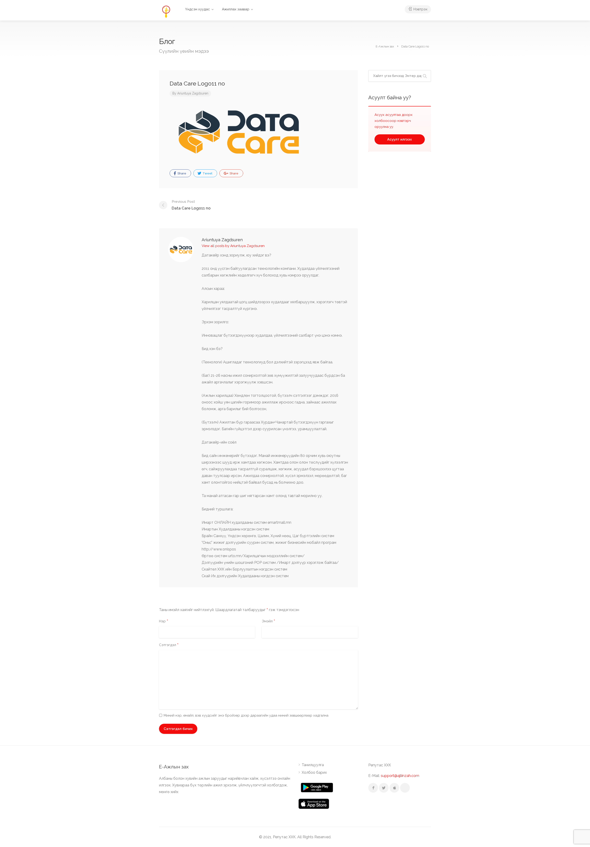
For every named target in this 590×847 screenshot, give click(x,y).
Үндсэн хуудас (197, 9)
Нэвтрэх (420, 9)
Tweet (207, 173)
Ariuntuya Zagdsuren (192, 93)
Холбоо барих (314, 772)
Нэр (163, 621)
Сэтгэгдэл (169, 645)
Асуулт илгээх (399, 139)
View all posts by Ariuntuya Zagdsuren (233, 246)
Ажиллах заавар (235, 9)
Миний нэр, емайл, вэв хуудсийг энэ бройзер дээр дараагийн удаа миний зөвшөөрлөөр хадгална (246, 715)
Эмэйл (268, 621)
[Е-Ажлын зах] (166, 11)
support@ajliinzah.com (400, 775)
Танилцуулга (313, 765)
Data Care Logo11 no (191, 205)
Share (181, 173)
